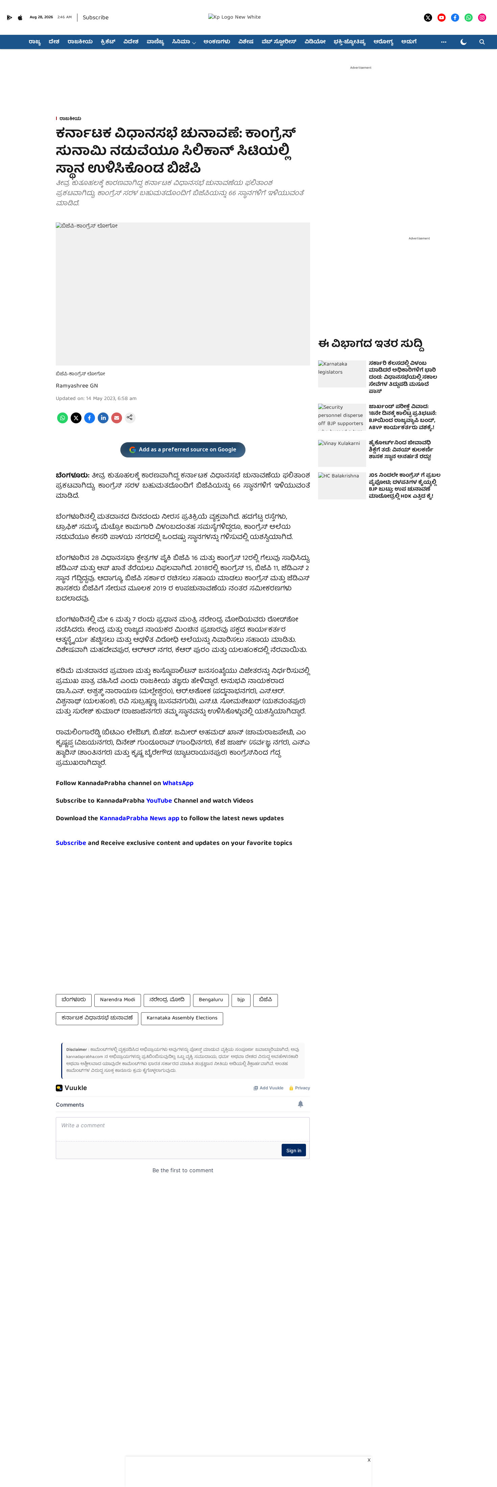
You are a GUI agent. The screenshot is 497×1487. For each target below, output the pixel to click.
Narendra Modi (117, 1000)
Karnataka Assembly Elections (182, 1018)
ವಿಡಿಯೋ (315, 42)
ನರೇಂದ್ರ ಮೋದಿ (167, 1000)
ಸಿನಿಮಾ (181, 42)
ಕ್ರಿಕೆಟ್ (108, 42)
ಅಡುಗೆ (409, 42)
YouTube (159, 801)
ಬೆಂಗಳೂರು (74, 1000)
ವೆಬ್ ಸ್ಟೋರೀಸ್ (279, 42)
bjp (241, 1000)
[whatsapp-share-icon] (62, 422)
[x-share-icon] (76, 422)
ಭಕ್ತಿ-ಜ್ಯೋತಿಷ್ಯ (349, 42)
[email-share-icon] (116, 422)
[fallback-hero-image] (342, 373)
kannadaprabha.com (84, 1057)
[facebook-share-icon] (89, 422)
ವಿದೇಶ (131, 42)
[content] (173, 801)
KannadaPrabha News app (139, 819)
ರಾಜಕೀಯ (80, 42)
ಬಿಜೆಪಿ (265, 1000)
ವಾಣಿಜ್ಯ (155, 42)
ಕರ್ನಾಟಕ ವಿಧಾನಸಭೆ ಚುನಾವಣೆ (97, 1018)
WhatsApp (178, 783)
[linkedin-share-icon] (103, 422)
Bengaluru (211, 1000)
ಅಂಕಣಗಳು (217, 42)
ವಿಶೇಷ (246, 42)
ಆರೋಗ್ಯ (383, 42)
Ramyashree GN (77, 386)
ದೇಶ (54, 42)
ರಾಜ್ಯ (35, 42)
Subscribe (96, 18)
